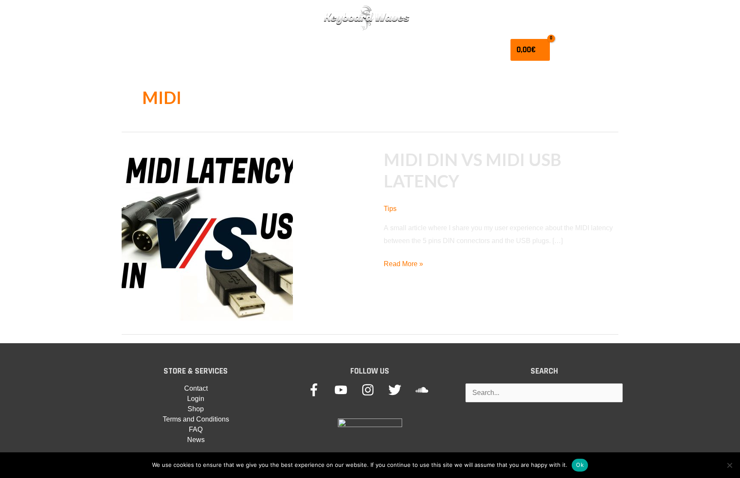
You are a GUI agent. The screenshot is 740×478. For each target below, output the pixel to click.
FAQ (196, 429)
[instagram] (374, 389)
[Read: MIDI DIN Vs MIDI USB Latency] (207, 234)
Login (195, 398)
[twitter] (401, 389)
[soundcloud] (423, 389)
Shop (196, 409)
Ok (580, 464)
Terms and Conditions (196, 419)
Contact (196, 388)
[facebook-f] (320, 389)
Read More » (403, 265)
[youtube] (347, 389)
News (196, 439)
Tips (390, 208)
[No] (729, 465)
